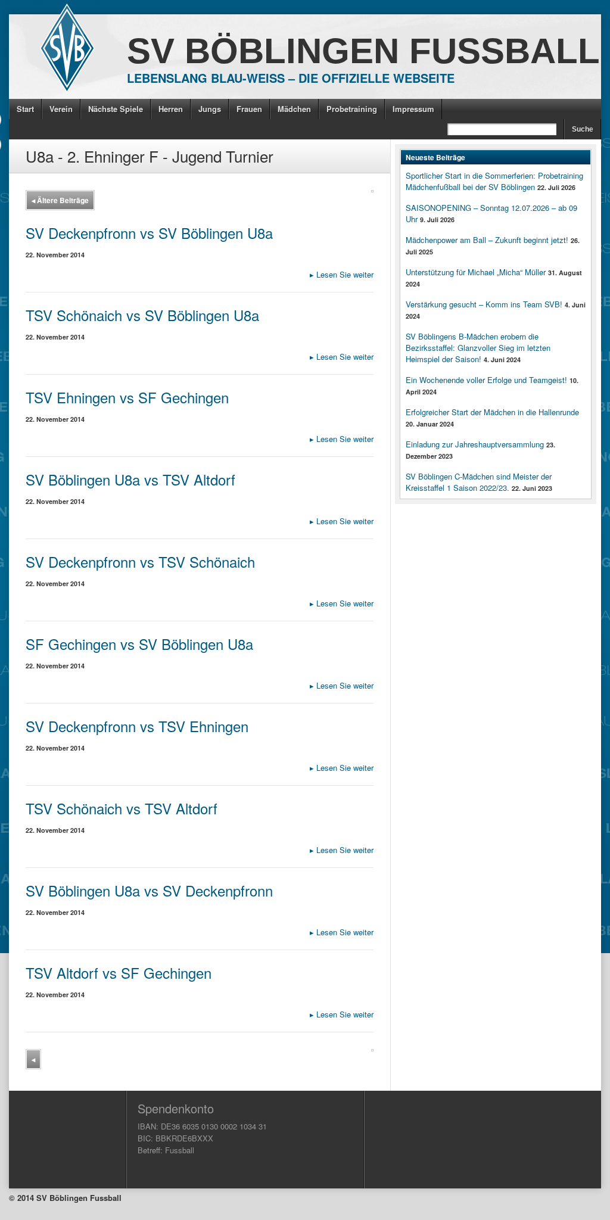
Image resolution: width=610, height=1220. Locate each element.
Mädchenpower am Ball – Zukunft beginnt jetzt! (487, 239)
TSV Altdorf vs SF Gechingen (118, 972)
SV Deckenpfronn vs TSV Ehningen (137, 725)
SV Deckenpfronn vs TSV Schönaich (140, 561)
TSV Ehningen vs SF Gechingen (127, 397)
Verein (61, 108)
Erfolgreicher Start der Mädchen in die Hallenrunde (492, 412)
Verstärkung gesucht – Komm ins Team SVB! (484, 304)
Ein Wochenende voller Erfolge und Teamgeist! (486, 379)
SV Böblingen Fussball (363, 51)
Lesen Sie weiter (342, 274)
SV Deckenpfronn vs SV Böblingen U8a (149, 232)
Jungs (209, 108)
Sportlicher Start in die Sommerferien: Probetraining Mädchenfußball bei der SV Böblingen (494, 181)
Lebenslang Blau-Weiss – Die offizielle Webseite (291, 77)
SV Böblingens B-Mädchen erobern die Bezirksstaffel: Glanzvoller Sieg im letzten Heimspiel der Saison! (478, 348)
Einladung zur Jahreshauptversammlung (475, 444)
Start (25, 108)
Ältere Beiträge (60, 200)
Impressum (413, 108)
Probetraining (351, 108)
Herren (170, 108)
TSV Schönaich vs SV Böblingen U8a (142, 314)
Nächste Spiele (115, 108)
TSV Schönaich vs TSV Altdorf (121, 808)
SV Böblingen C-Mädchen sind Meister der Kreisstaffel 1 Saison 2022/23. (479, 482)
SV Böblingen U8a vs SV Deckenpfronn (149, 890)
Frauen (249, 108)
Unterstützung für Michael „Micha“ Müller (476, 272)
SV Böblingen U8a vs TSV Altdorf (130, 479)
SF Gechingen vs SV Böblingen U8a (139, 643)
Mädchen (294, 108)
